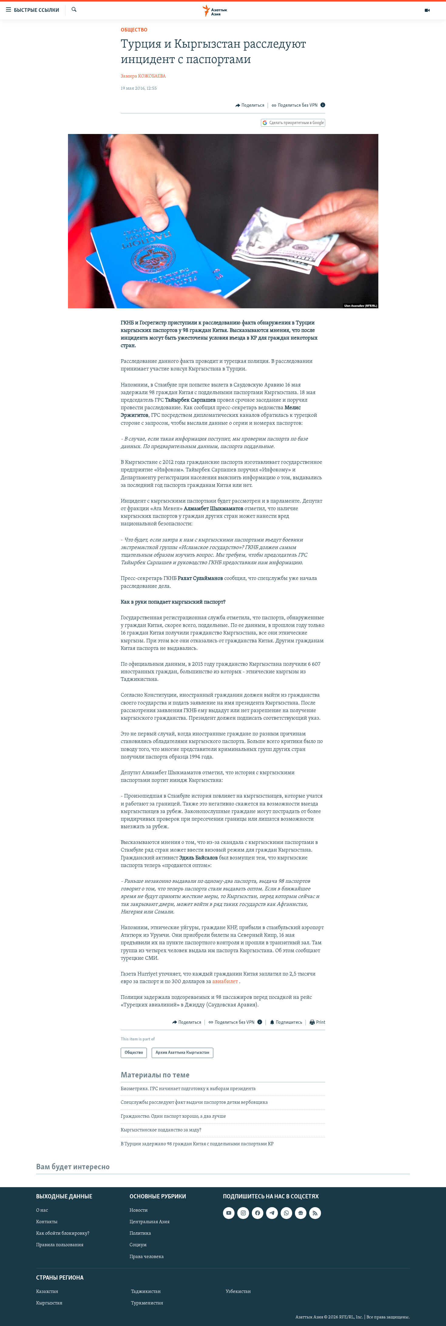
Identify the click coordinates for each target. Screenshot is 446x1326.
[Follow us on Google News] (300, 1213)
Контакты (46, 1222)
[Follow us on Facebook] (257, 1213)
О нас (42, 1210)
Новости (139, 1210)
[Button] (250, 105)
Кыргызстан (49, 1303)
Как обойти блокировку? (62, 1233)
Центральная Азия (150, 1222)
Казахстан (47, 1291)
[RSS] (315, 1213)
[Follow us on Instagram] (243, 1213)
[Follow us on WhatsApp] (286, 1213)
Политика (140, 1233)
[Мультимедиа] (427, 10)
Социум (138, 1245)
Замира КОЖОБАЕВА (143, 76)
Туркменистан (147, 1303)
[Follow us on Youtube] (229, 1213)
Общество (134, 30)
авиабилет (224, 982)
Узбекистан (238, 1291)
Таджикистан (146, 1291)
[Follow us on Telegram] (272, 1213)
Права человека (147, 1256)
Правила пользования (59, 1245)
